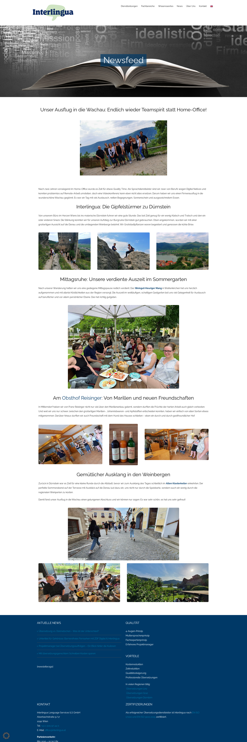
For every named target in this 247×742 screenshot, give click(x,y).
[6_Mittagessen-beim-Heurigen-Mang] (123, 306)
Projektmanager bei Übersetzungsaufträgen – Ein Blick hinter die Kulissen (77, 646)
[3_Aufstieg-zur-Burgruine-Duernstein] (64, 233)
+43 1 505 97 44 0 (50, 725)
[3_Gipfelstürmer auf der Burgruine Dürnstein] (123, 233)
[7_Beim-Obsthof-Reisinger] (177, 430)
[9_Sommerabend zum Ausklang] (168, 564)
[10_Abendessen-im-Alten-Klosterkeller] (79, 564)
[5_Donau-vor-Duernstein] (182, 233)
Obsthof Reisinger (82, 398)
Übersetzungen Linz (136, 688)
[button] (6, 735)
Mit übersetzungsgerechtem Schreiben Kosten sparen (67, 653)
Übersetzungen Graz (137, 693)
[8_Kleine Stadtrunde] (123, 508)
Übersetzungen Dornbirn (139, 697)
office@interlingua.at (55, 730)
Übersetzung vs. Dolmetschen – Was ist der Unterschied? (69, 631)
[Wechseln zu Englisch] (211, 6)
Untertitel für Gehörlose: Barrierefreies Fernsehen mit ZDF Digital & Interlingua (79, 638)
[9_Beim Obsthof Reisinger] (70, 425)
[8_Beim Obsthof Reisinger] (123, 425)
